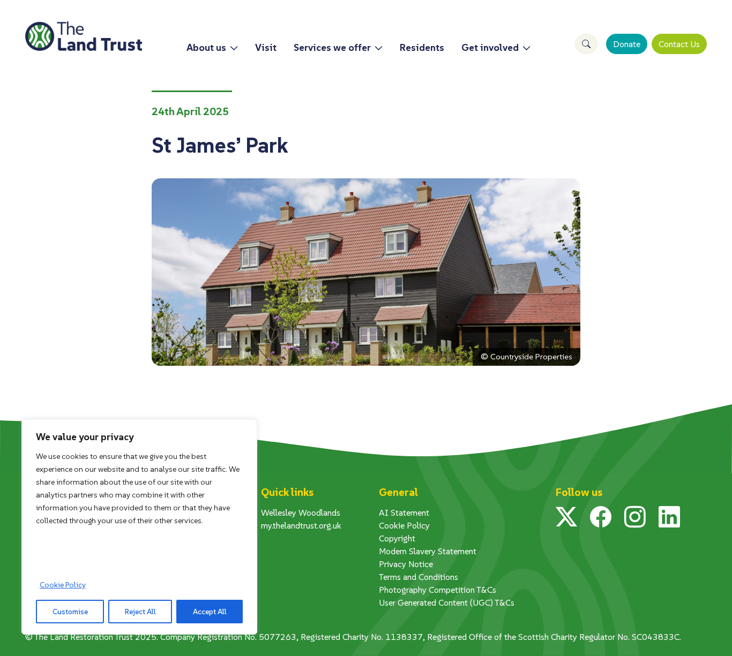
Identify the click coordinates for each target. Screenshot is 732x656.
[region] (139, 527)
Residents (422, 47)
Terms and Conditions (418, 576)
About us (206, 47)
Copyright (397, 538)
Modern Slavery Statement (427, 551)
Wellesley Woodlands (300, 512)
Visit (266, 47)
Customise (70, 611)
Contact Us (679, 44)
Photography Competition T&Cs (437, 589)
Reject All (140, 611)
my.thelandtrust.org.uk (301, 525)
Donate (626, 44)
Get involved (490, 47)
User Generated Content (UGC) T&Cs (446, 602)
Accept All (210, 611)
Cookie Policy (63, 585)
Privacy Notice (406, 564)
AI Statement (404, 512)
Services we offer (332, 47)
